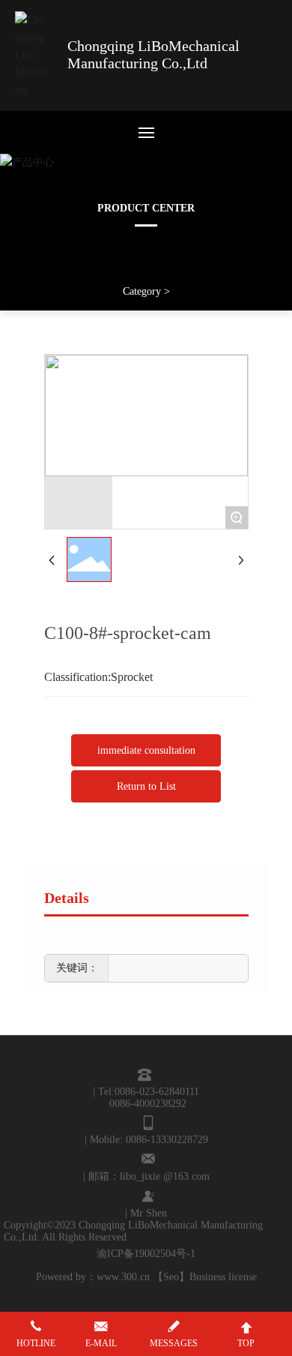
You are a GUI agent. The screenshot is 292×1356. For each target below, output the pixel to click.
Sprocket (132, 676)
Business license (223, 1276)
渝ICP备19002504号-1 (146, 1253)
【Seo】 (171, 1276)
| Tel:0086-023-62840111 (146, 1091)
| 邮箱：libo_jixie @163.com (146, 1176)
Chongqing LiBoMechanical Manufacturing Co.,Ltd (153, 54)
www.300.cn (123, 1276)
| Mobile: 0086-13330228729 (146, 1139)
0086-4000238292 (147, 1103)
